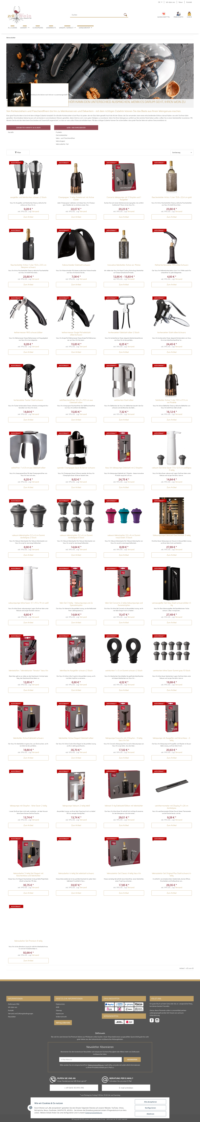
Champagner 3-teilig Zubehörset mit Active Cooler (76, 198)
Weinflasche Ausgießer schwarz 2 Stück (76, 670)
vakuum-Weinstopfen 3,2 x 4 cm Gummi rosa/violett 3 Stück (124, 536)
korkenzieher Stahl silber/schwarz (171, 332)
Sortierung (176, 152)
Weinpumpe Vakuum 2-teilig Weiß (76, 805)
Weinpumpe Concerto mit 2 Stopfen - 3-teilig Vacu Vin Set (123, 739)
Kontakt (189, 2)
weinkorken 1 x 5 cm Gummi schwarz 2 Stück (123, 670)
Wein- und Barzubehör (76, 127)
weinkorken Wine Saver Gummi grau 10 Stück (171, 670)
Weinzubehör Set (62, 144)
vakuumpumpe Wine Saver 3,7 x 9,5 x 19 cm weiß (28, 603)
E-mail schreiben (126, 1087)
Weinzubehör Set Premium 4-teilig (28, 941)
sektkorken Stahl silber (124, 400)
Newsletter (12, 1017)
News (181, 2)
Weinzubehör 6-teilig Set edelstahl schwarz (76, 873)
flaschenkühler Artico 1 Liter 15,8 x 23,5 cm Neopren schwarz (28, 266)
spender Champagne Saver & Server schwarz (76, 467)
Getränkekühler (61, 135)
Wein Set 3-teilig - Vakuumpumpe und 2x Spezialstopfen (76, 604)
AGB (57, 1007)
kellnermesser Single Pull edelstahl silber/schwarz (76, 333)
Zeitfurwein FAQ (13, 1004)
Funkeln (59, 132)
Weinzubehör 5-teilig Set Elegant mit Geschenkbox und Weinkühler (28, 874)
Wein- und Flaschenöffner (65, 138)
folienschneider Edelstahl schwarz (76, 265)
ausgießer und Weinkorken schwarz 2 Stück (28, 197)
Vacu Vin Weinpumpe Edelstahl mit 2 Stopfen (123, 467)
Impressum (60, 1013)
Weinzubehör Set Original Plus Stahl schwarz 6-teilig (171, 874)
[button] (178, 15)
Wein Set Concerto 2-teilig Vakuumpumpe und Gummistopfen (124, 604)
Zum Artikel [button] (28, 217)
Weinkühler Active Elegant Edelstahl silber (76, 738)
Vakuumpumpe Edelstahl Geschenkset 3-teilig (172, 535)
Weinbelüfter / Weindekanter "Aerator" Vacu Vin (28, 670)
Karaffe (11, 132)
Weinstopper (60, 141)
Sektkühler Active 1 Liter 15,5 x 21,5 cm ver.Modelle (171, 401)
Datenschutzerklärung (96, 1065)
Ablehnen (150, 1114)
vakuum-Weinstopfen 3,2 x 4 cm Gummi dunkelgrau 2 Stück (28, 536)
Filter (19, 152)
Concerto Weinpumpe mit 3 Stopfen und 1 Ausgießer (124, 198)
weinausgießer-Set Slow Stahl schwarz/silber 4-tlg (171, 604)
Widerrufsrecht (61, 1017)
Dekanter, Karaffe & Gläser (28, 127)
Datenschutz (60, 1004)
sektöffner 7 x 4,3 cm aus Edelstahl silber (28, 467)
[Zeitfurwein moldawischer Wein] (19, 15)
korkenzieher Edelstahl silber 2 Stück (123, 332)
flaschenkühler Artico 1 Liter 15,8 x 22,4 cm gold (172, 197)
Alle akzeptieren (150, 1102)
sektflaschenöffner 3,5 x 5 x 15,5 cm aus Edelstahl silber (76, 401)
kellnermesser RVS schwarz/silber (28, 332)
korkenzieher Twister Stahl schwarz (28, 400)
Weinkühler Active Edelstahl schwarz (28, 738)
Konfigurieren (150, 1108)
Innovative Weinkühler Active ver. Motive (123, 265)
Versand (35, 211)
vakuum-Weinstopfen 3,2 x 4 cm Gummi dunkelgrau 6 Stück (76, 536)
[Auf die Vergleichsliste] (38, 163)
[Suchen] (126, 15)
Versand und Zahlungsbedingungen (20, 1013)
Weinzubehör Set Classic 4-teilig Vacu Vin (124, 873)
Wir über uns (170, 2)
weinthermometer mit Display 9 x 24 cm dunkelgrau (171, 806)
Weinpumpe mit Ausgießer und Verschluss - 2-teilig (172, 739)
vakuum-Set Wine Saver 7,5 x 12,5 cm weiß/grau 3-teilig (171, 468)
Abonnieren (132, 1059)
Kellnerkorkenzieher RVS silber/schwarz (171, 265)
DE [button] (159, 2)
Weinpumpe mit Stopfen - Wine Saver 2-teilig (28, 805)
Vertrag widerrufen (63, 1023)
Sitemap (59, 1010)
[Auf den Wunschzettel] (44, 163)
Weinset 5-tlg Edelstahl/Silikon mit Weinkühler (124, 805)
